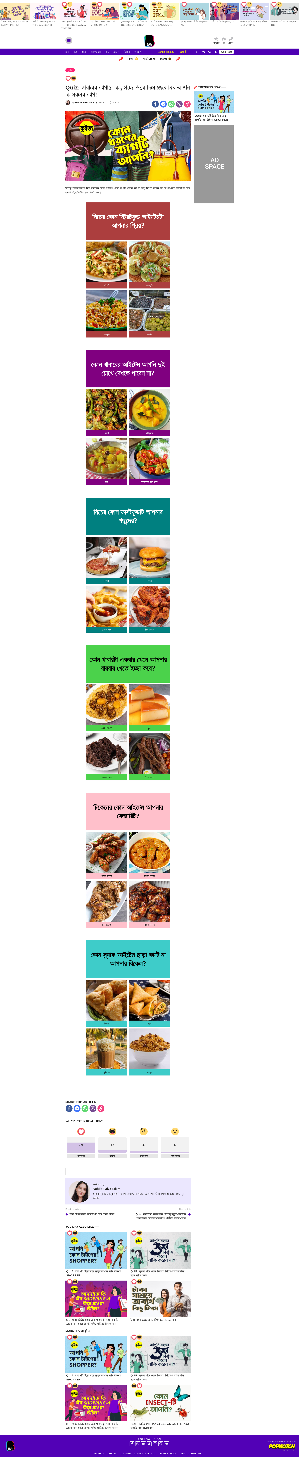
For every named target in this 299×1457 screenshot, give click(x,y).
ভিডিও (127, 51)
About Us (99, 1454)
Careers (126, 1454)
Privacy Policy (168, 1454)
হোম (67, 51)
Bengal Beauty (166, 51)
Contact (113, 1454)
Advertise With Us (145, 1454)
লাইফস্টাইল (96, 51)
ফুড (107, 51)
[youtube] (143, 1443)
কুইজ (83, 51)
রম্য (75, 51)
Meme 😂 (165, 58)
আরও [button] (137, 51)
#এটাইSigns (149, 58)
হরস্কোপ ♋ (133, 58)
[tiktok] (149, 1443)
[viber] (160, 1443)
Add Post (226, 52)
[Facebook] (132, 1443)
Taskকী (183, 51)
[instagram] (137, 1443)
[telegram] (166, 1443)
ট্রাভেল (116, 51)
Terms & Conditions (191, 1454)
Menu (68, 40)
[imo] (155, 1443)
